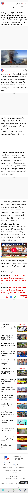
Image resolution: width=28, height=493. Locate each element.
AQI (19, 4)
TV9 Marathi (15, 478)
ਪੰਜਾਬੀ (25, 1)
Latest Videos (6, 368)
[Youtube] (7, 297)
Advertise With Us (19, 467)
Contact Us (5, 467)
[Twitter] (16, 459)
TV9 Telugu (22, 478)
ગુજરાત (17, 7)
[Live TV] (22, 4)
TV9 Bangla (11, 481)
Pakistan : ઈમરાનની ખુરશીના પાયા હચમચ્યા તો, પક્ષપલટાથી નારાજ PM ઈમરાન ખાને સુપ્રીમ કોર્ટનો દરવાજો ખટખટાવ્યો (13, 290)
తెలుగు (15, 1)
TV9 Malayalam (4, 484)
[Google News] (11, 297)
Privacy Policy (19, 470)
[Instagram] (19, 459)
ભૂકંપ (10, 74)
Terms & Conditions (13, 473)
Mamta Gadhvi (17, 69)
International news (12, 10)
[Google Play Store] (8, 464)
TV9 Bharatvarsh (7, 478)
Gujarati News (4, 10)
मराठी (19, 1)
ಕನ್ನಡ (10, 1)
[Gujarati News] (2, 3)
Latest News (5, 324)
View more (22, 324)
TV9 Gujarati (7, 69)
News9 (6, 1)
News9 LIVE (16, 484)
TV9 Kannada (4, 481)
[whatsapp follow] (15, 297)
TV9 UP (11, 484)
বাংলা (22, 1)
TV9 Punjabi (18, 481)
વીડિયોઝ (22, 7)
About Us (11, 467)
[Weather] (17, 4)
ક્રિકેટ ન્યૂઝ (12, 7)
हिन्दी (2, 1)
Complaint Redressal (10, 470)
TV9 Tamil (24, 481)
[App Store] (18, 465)
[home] (1, 7)
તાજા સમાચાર (6, 7)
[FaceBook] (12, 459)
